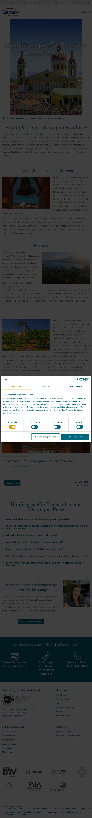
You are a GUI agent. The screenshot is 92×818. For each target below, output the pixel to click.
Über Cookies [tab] (76, 386)
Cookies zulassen (75, 437)
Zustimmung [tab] (16, 386)
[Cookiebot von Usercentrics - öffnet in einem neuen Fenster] (78, 379)
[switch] (34, 427)
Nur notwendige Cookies (45, 437)
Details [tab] (46, 386)
